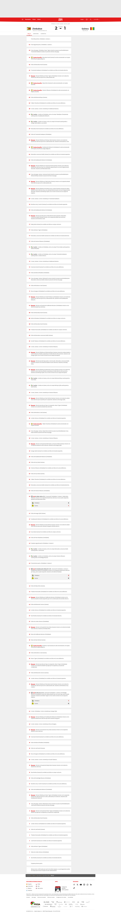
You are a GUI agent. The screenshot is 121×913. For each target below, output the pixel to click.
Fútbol (34, 19)
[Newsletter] (87, 19)
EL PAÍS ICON (59, 906)
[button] (35, 906)
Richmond (87, 904)
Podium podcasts (53, 906)
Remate (33, 76)
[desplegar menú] (23, 19)
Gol (34, 496)
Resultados (28, 19)
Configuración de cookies (61, 897)
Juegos (82, 19)
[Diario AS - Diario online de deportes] (60, 19)
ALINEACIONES (36, 33)
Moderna (45, 906)
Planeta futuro (75, 904)
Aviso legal (34, 897)
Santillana (59, 902)
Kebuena (81, 904)
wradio (55, 904)
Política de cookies (51, 897)
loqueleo (71, 906)
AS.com (78, 902)
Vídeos (39, 19)
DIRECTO (29, 33)
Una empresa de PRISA (35, 903)
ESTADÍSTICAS (43, 33)
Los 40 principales (52, 902)
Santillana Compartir (67, 902)
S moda (65, 906)
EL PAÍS (46, 902)
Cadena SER (73, 902)
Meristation (77, 906)
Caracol (87, 902)
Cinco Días (60, 904)
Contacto (28, 897)
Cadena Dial (65, 904)
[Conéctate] (90, 19)
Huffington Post (48, 904)
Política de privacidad (41, 897)
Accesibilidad (70, 897)
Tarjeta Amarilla (37, 57)
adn (82, 902)
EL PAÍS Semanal (70, 904)
